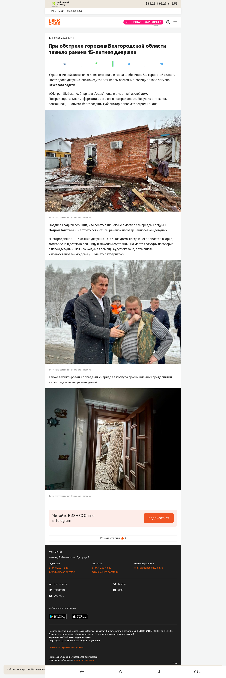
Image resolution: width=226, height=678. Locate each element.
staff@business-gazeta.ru (148, 567)
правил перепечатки (84, 660)
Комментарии (113, 538)
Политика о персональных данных (66, 647)
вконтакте (60, 584)
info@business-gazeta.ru (62, 572)
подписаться (158, 518)
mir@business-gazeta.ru (105, 572)
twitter (121, 584)
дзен (120, 590)
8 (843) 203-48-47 (101, 567)
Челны (52, 11)
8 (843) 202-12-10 (59, 567)
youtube (58, 595)
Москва (71, 11)
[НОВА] (142, 22)
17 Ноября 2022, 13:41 (61, 37)
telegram (59, 590)
